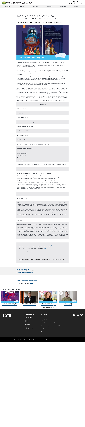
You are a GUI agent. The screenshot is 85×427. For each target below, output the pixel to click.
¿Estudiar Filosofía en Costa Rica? (68, 304)
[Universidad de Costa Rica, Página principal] (17, 3)
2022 (25, 10)
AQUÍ (50, 246)
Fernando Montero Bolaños (22, 269)
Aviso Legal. (29, 339)
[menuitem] (69, 3)
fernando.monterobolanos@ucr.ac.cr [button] (24, 272)
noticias (21, 10)
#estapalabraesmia (24, 280)
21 (29, 10)
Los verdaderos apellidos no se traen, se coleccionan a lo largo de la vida (9, 305)
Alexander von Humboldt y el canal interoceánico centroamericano (29, 305)
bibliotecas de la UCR (49, 251)
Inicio (18, 10)
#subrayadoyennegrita (32, 280)
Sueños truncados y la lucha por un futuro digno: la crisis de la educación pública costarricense (48, 305)
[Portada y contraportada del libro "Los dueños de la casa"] (42, 42)
